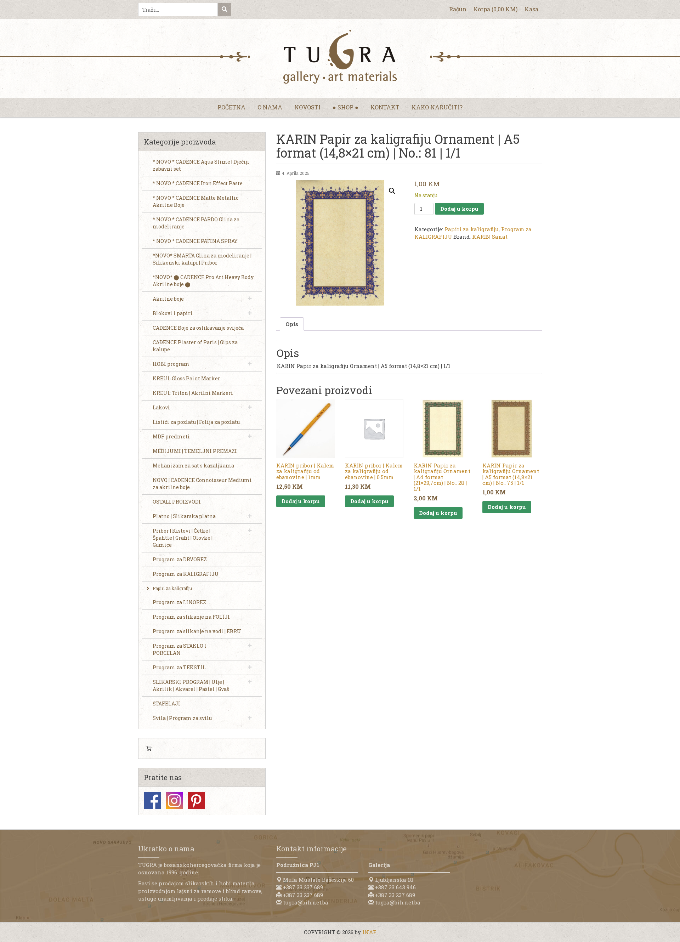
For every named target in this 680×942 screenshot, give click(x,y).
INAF (369, 932)
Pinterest (196, 800)
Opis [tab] (291, 324)
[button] (392, 191)
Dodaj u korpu (459, 208)
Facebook (152, 800)
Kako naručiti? (437, 107)
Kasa (531, 9)
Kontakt (385, 107)
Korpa (495, 9)
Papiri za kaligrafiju (471, 229)
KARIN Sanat (490, 236)
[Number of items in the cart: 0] (148, 748)
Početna (231, 107)
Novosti (307, 107)
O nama (269, 107)
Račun (457, 9)
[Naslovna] (340, 57)
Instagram (174, 800)
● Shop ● (345, 107)
